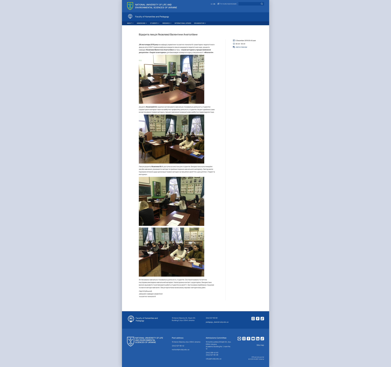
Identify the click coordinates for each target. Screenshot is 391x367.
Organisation (199, 23)
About (129, 23)
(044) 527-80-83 (211, 318)
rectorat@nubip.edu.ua (180, 349)
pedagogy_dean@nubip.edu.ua (217, 322)
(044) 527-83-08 (212, 355)
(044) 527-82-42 (178, 346)
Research (166, 23)
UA (211, 4)
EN (214, 4)
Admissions (141, 23)
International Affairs (183, 23)
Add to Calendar (241, 47)
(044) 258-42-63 (212, 352)
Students (154, 23)
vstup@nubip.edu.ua (213, 359)
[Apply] (262, 4)
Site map (260, 345)
